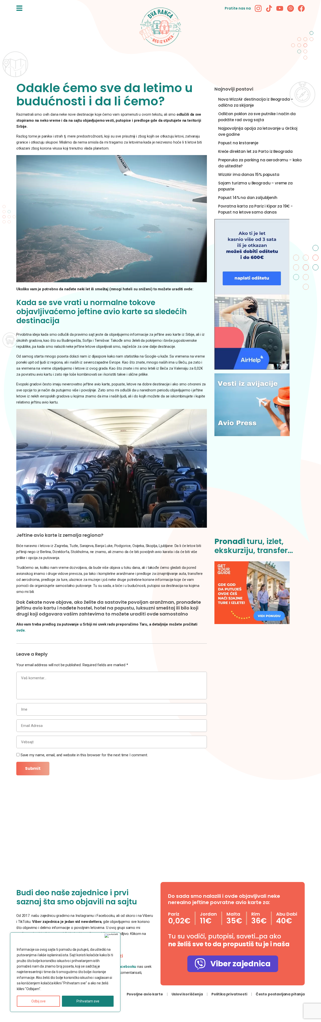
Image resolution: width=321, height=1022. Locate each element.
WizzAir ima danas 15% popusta (248, 174)
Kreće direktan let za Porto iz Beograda (255, 151)
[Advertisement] (259, 489)
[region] (65, 972)
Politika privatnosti (229, 994)
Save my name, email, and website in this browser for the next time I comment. (84, 755)
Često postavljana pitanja (280, 994)
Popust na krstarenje (238, 143)
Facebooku (127, 966)
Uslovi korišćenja (187, 994)
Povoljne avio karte (145, 994)
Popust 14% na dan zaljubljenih (247, 197)
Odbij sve (38, 1001)
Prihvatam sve (87, 1001)
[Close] (111, 936)
